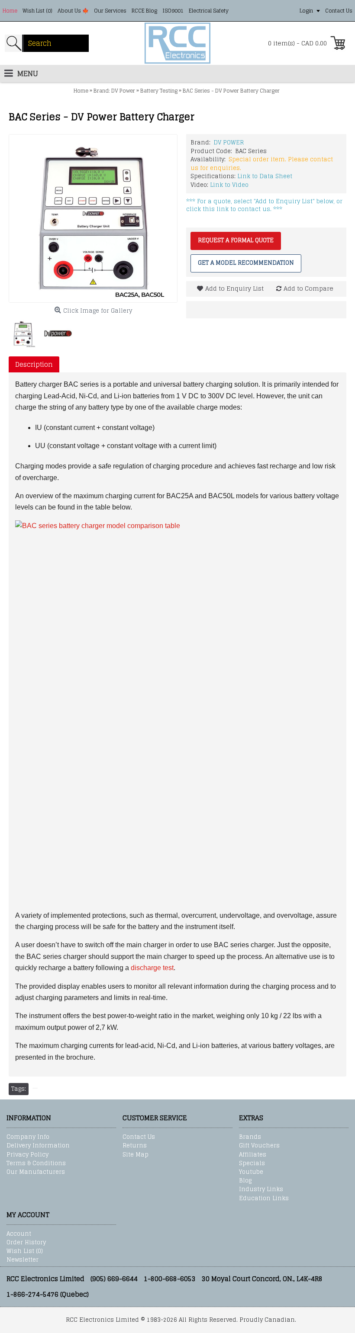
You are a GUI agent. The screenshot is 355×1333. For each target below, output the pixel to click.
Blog (245, 1181)
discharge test (152, 967)
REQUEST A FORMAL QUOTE (236, 240)
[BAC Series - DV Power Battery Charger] (93, 218)
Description (34, 364)
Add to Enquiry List (234, 288)
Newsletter (22, 1260)
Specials (252, 1163)
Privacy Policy (27, 1155)
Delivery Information (38, 1146)
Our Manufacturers (35, 1172)
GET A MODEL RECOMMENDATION (246, 263)
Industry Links (261, 1189)
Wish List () (24, 1251)
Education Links (264, 1198)
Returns (135, 1146)
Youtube (251, 1172)
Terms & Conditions (36, 1163)
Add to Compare (308, 288)
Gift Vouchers (259, 1146)
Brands (250, 1137)
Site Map (135, 1155)
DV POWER (228, 142)
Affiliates (252, 1155)
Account (18, 1234)
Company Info (27, 1137)
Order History (26, 1242)
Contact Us (139, 1137)
